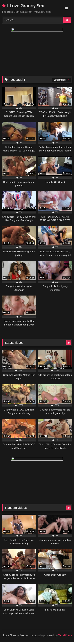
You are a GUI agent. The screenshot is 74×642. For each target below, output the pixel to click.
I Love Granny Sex (25, 5)
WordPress (65, 635)
